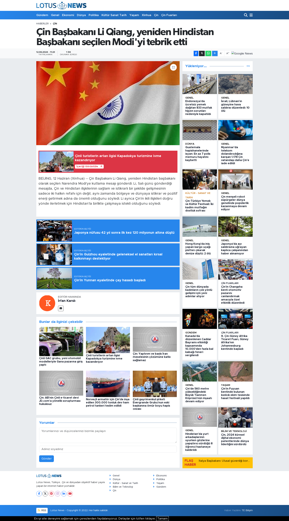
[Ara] (246, 15)
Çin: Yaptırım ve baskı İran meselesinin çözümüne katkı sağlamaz (152, 356)
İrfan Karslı (66, 301)
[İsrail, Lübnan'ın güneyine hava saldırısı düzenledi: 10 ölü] (235, 84)
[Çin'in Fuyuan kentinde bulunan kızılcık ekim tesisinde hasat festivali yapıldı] (235, 371)
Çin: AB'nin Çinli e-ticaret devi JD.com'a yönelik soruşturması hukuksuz (59, 400)
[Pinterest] (51, 493)
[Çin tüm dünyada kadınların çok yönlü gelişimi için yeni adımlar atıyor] (199, 269)
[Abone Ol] (242, 53)
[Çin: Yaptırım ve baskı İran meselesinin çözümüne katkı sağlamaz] (155, 339)
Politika (94, 15)
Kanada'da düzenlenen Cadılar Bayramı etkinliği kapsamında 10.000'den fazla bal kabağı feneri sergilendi (199, 346)
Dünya (81, 15)
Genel (55, 15)
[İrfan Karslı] (47, 303)
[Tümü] (248, 66)
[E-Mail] (61, 308)
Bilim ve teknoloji (234, 431)
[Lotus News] (61, 5)
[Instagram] (57, 493)
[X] (45, 493)
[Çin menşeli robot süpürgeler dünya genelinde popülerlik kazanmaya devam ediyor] (235, 179)
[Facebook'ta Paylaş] (196, 53)
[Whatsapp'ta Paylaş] (208, 53)
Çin (156, 15)
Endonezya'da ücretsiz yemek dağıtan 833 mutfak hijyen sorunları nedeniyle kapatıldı (198, 107)
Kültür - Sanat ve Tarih (125, 483)
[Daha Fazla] (215, 53)
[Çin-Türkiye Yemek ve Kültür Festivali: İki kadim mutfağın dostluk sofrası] (199, 179)
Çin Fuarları (169, 15)
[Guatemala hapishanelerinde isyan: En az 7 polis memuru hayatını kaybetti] (199, 130)
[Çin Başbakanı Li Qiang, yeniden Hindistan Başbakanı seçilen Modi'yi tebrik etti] (108, 103)
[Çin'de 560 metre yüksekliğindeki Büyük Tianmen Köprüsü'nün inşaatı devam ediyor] (199, 371)
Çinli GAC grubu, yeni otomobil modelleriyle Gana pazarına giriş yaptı (61, 361)
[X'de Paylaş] (202, 53)
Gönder (46, 458)
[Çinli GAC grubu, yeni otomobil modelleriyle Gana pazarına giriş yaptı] (61, 341)
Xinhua (146, 15)
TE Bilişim (247, 510)
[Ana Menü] (250, 15)
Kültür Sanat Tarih (114, 15)
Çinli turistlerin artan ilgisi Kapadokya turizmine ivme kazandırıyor (104, 358)
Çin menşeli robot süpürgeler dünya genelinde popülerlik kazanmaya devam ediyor (235, 203)
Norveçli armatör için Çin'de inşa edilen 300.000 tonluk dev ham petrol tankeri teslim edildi (107, 402)
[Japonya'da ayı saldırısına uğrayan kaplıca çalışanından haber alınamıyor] (235, 226)
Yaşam (134, 15)
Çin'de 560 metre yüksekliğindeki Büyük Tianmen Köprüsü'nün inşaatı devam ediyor (198, 395)
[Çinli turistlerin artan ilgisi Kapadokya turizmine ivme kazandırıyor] (108, 339)
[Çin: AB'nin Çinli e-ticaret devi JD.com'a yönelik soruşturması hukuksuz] (61, 383)
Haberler (42, 24)
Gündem (42, 15)
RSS (43, 510)
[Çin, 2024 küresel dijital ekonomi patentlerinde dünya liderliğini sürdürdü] (235, 417)
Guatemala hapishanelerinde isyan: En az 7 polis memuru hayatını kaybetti (197, 154)
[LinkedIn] (64, 493)
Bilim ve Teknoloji (123, 487)
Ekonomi (68, 15)
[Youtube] (70, 493)
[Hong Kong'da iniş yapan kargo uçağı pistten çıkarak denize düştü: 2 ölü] (199, 226)
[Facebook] (39, 493)
